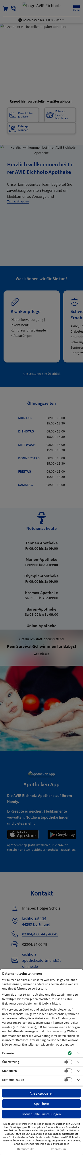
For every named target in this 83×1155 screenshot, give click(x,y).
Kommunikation (13, 1080)
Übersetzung (10, 1062)
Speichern (41, 1103)
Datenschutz (25, 1149)
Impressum (58, 1149)
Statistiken (9, 1071)
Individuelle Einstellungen (41, 1114)
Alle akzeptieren (42, 1093)
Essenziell (8, 1053)
